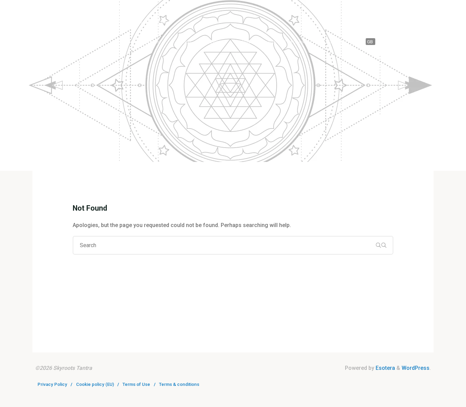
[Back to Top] (439, 397)
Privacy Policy (52, 384)
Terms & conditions (179, 384)
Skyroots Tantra (82, 12)
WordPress (415, 368)
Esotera (384, 368)
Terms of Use (136, 384)
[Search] (426, 42)
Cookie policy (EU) (95, 384)
